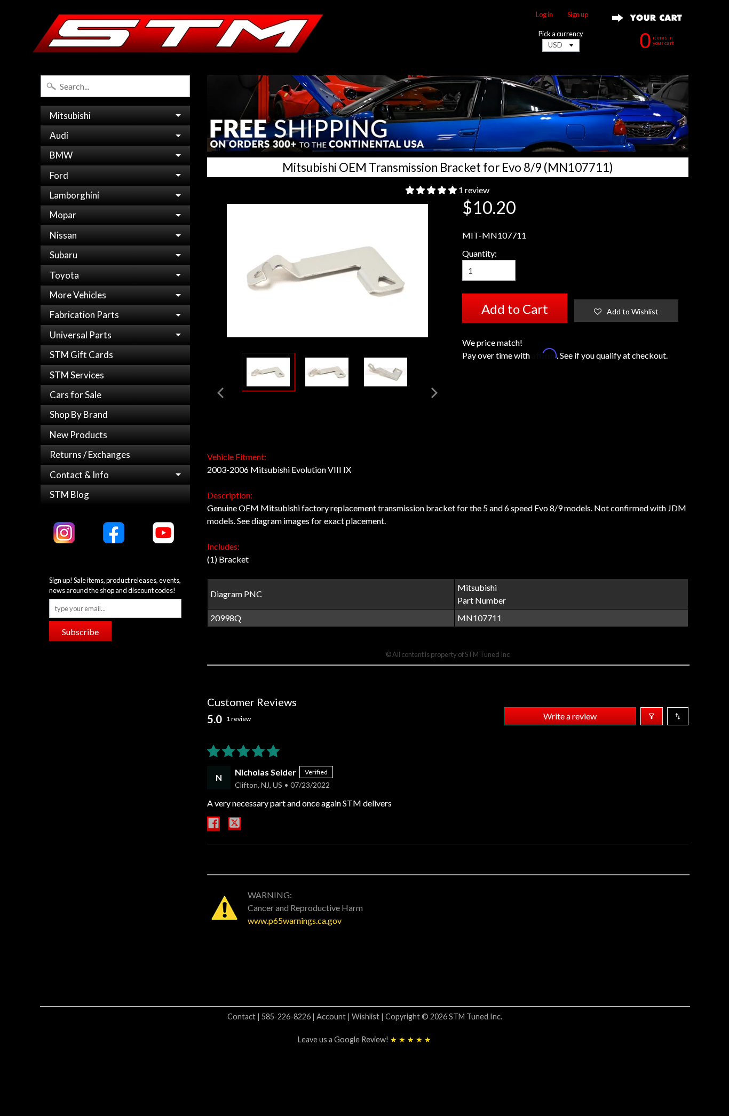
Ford (59, 175)
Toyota (64, 275)
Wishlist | (368, 1016)
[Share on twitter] (234, 823)
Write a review (570, 716)
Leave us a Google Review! (364, 1039)
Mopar (63, 214)
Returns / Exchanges (90, 454)
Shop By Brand (79, 414)
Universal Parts (81, 335)
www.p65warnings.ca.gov (295, 920)
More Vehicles (78, 294)
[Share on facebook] (213, 824)
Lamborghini (74, 195)
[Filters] (651, 716)
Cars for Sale (75, 394)
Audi (59, 135)
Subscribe (80, 632)
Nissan (63, 235)
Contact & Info (79, 474)
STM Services (77, 375)
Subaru (63, 254)
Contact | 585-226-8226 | (271, 1016)
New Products (78, 434)
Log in (544, 14)
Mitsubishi (70, 115)
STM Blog (69, 494)
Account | (334, 1016)
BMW (61, 155)
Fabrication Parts (84, 314)
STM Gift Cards (81, 354)
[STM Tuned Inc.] (178, 33)
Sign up (577, 14)
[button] (432, 190)
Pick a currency (560, 34)
